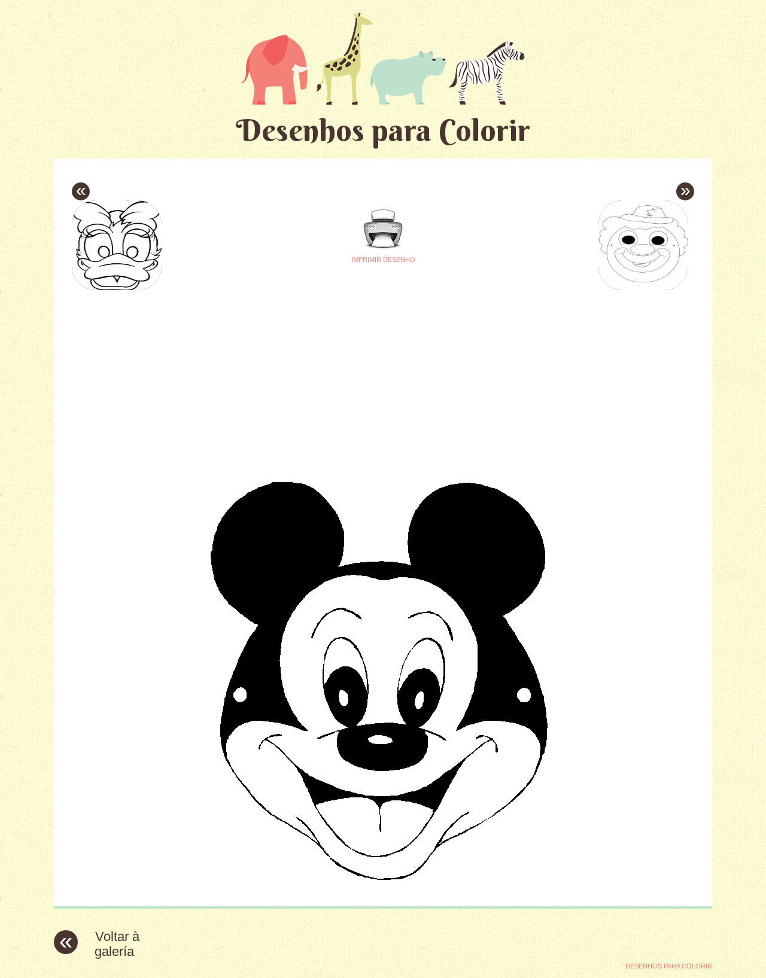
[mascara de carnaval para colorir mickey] (383, 888)
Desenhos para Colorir (383, 130)
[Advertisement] (270, 377)
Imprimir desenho (383, 259)
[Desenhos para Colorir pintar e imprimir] (383, 58)
